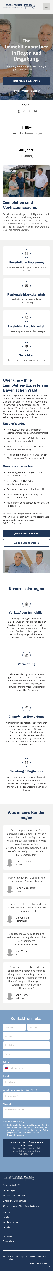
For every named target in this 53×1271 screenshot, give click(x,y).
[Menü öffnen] (46, 6)
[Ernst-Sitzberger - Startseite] (19, 6)
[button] (19, 1178)
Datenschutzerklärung (17, 1135)
